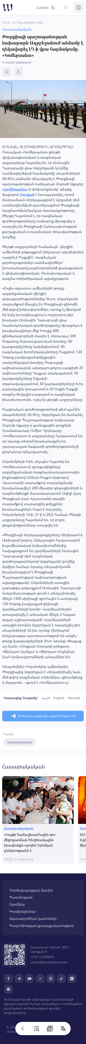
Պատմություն (21, 897)
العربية (46, 698)
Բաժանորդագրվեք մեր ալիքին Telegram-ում (46, 716)
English (58, 698)
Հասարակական (19, 742)
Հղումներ (17, 904)
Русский (74, 698)
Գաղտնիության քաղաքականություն (41, 925)
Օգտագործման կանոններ (33, 918)
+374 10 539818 (41, 957)
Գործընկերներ (22, 911)
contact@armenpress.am (48, 962)
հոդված (27, 194)
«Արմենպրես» (15, 189)
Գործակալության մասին (31, 890)
